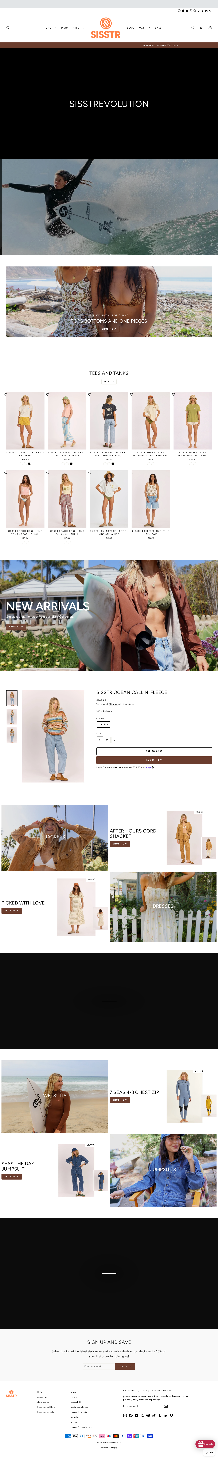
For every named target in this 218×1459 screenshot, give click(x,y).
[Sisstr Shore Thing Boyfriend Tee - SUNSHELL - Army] (152, 463)
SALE (158, 27)
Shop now (11, 910)
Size (98, 733)
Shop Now (16, 626)
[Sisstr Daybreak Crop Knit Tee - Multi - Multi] (21, 463)
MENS (65, 27)
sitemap (74, 1422)
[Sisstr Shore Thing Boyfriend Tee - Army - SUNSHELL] (190, 463)
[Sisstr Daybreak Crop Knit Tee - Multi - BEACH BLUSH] (25, 463)
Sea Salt (103, 724)
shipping (75, 1417)
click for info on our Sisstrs (108, 1008)
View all (109, 381)
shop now (120, 1100)
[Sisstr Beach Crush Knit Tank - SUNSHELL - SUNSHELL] (69, 542)
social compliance (79, 1406)
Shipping (113, 704)
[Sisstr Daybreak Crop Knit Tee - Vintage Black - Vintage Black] (113, 463)
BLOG (131, 27)
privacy (74, 1397)
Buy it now (154, 760)
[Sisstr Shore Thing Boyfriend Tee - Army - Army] (194, 463)
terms (73, 1392)
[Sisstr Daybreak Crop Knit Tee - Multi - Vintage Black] (29, 463)
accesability (76, 1401)
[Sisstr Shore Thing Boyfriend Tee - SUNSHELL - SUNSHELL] (148, 463)
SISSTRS (78, 27)
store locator (43, 1401)
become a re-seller (46, 1411)
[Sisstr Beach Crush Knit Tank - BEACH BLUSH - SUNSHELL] (27, 542)
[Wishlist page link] (192, 27)
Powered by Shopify (109, 1447)
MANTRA (145, 27)
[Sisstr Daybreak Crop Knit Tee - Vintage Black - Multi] (105, 463)
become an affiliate (46, 1406)
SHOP (50, 27)
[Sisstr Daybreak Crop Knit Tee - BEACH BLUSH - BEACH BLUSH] (67, 463)
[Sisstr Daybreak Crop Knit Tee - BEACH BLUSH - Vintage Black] (71, 463)
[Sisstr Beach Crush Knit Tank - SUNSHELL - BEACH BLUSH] (65, 542)
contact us (42, 1397)
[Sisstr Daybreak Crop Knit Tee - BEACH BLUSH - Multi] (63, 463)
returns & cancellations (81, 1427)
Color (100, 718)
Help (39, 1392)
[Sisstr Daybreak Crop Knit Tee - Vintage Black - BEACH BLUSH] (109, 463)
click (108, 1287)
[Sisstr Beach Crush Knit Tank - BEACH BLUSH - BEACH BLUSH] (23, 542)
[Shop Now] (109, 301)
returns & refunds (79, 1411)
